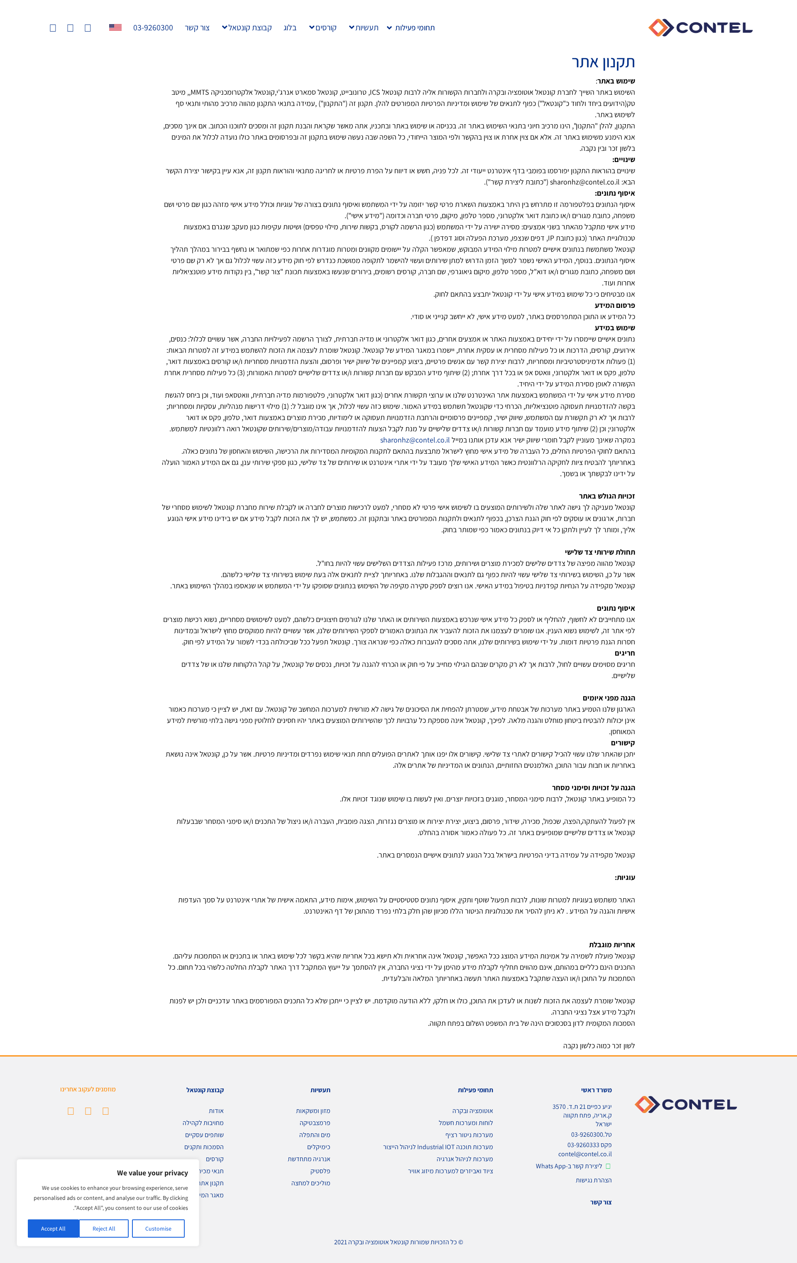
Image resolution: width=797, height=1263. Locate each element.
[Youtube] (53, 27)
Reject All (104, 1228)
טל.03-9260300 (591, 1134)
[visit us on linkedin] (105, 1111)
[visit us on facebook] (88, 1111)
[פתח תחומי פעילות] (389, 28)
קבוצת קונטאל (250, 27)
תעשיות (367, 27)
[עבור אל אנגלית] (115, 27)
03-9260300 (153, 27)
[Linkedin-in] (88, 27)
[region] (108, 1202)
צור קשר (197, 27)
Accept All (53, 1228)
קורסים (326, 27)
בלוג (290, 27)
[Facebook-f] (70, 27)
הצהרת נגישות (594, 1180)
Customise (158, 1228)
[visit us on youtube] (71, 1111)
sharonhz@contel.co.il (415, 440)
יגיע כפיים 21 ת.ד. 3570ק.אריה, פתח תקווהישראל (582, 1115)
